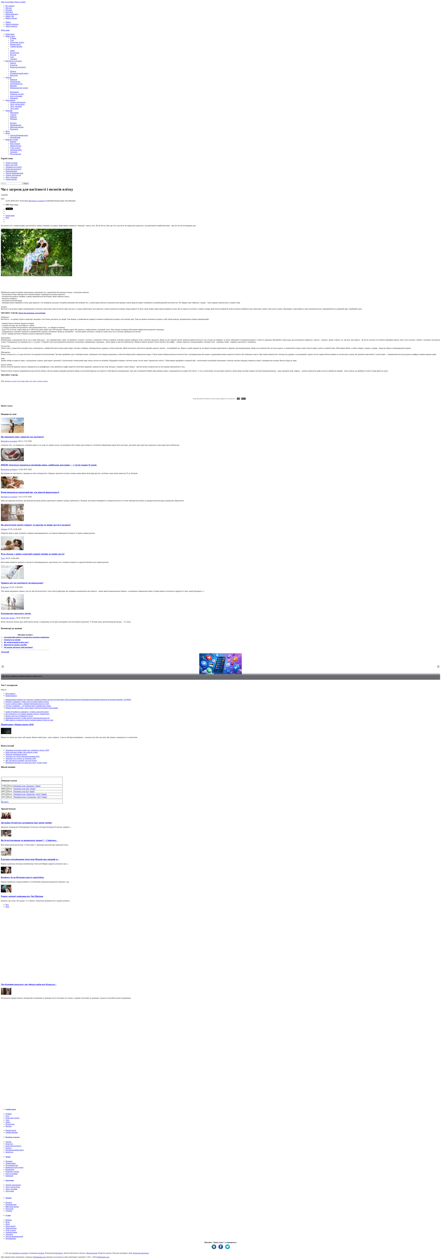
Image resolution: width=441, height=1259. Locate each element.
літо (30, 381)
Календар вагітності (18, 67)
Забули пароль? (11, 26)
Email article (10, 215)
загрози (45, 381)
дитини (41, 1253)
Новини (13, 142)
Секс (12, 57)
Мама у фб (10, 16)
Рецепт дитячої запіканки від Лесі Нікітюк (22, 896)
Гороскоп (13, 152)
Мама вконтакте (12, 14)
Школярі (13, 86)
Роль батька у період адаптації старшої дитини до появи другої (32, 554)
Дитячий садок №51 (22, 789)
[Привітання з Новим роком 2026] (6, 733)
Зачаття (13, 63)
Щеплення (14, 113)
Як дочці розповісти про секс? (16, 642)
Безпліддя (14, 75)
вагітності (59, 1253)
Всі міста (4, 802)
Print (7, 218)
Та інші (8, 1215)
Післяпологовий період (19, 73)
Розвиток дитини (17, 94)
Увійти (8, 22)
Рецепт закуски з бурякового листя (19, 716)
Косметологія (15, 44)
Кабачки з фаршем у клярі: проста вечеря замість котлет (27, 702)
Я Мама (13, 38)
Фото (8, 131)
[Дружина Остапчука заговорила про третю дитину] (6, 818)
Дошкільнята (15, 82)
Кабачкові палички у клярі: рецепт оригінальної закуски (28, 718)
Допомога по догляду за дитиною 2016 (21, 758)
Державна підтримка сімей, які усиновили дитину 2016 (27, 750)
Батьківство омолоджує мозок (16, 613)
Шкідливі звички (17, 127)
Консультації (15, 144)
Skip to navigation (7, 2)
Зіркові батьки (15, 146)
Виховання (14, 92)
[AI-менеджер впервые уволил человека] (220, 663)
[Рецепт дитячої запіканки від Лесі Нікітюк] (6, 892)
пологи (14, 381)
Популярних (10, 694)
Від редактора (15, 154)
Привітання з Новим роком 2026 (17, 724)
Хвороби (9, 111)
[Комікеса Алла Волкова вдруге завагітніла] (6, 873)
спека (34, 381)
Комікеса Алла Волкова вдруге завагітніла (22, 877)
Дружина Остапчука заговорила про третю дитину (26, 822)
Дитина (8, 77)
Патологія (14, 129)
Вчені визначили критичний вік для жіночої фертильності (30, 492)
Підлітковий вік (16, 84)
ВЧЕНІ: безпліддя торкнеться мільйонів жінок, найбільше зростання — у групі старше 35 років (49, 465)
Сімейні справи (11, 1109)
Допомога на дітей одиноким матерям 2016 (23, 756)
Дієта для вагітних (17, 104)
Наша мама (5, 30)
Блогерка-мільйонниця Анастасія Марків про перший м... (30, 859)
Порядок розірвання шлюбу (16, 754)
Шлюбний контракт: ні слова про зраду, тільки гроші (26, 763)
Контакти (9, 12)
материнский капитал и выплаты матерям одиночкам (26, 637)
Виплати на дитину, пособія (15, 645)
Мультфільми (15, 137)
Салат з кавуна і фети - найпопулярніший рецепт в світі (27, 704)
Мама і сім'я (10, 36)
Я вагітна (13, 65)
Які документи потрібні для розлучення (21, 761)
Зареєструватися (12, 24)
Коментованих (11, 696)
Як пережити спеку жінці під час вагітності (22, 437)
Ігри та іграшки (16, 96)
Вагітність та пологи (14, 61)
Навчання (14, 98)
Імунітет (13, 123)
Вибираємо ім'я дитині (19, 88)
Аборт (12, 51)
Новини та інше (12, 139)
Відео (8, 133)
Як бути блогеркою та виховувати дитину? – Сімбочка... (29, 840)
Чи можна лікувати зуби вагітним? (18, 647)
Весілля (13, 55)
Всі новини (10, 6)
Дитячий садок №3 (21, 791)
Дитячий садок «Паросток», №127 (27, 794)
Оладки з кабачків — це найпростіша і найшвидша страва (28, 706)
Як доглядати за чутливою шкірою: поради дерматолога (27, 714)
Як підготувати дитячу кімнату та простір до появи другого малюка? (36, 525)
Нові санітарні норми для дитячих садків (22, 752)
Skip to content (20, 2)
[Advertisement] (220, 1084)
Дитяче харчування (17, 102)
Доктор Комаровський (19, 135)
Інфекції (13, 117)
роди (18, 381)
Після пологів (91, 1253)
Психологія (14, 53)
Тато (12, 40)
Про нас (9, 8)
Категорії (5, 652)
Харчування (10, 100)
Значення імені (16, 150)
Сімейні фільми (16, 46)
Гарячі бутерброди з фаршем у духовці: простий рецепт (27, 712)
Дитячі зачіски (11, 179)
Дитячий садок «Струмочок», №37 (27, 797)
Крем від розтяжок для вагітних (32, 313)
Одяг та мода (15, 148)
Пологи (13, 71)
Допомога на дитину (14, 167)
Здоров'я (13, 59)
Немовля (13, 80)
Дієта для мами (16, 106)
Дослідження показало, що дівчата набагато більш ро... (29, 984)
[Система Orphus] (220, 400)
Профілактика (15, 125)
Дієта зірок (14, 108)
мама (27, 381)
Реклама (9, 10)
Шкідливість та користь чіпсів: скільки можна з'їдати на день (29, 720)
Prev (7, 905)
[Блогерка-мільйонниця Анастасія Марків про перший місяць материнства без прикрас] (6, 855)
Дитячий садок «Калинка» (24, 786)
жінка (23, 381)
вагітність (8, 381)
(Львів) (38, 786)
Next (7, 907)
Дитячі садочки (12, 163)
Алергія (13, 115)
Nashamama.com (39, 1257)
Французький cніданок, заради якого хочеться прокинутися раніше (32, 708)
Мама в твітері (11, 18)
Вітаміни (13, 119)
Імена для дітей (11, 165)
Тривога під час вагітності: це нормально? (22, 583)
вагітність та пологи (20, 1253)
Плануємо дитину (17, 42)
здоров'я (39, 381)
